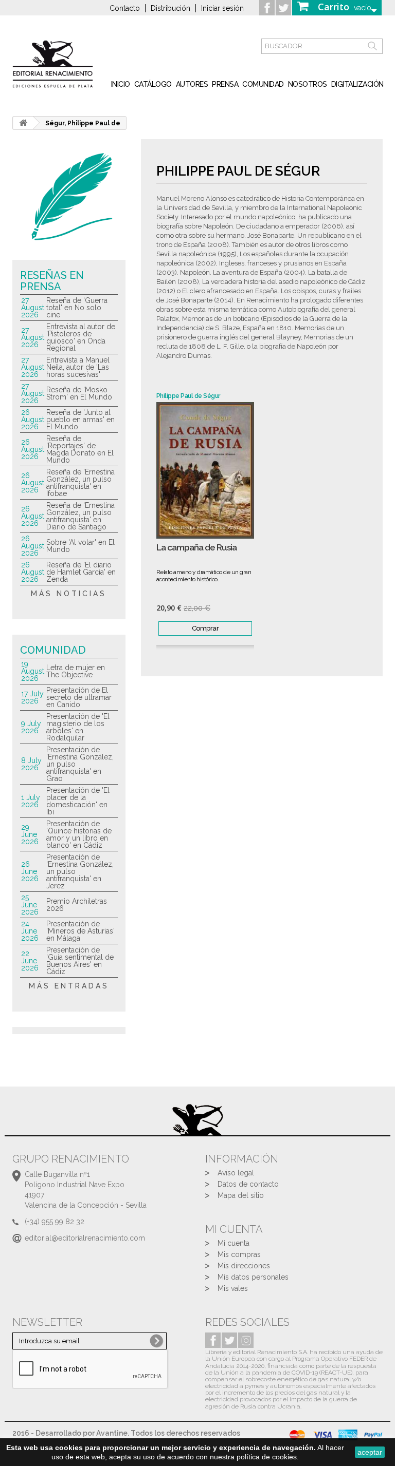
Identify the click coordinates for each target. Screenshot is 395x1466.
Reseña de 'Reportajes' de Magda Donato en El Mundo (80, 449)
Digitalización (357, 84)
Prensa (225, 84)
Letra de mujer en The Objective (75, 671)
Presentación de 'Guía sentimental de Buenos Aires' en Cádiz (80, 961)
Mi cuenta (233, 1243)
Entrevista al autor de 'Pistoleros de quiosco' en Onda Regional (80, 337)
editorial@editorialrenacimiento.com (85, 1238)
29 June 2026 (30, 834)
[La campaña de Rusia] (205, 470)
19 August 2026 (32, 671)
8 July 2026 (31, 764)
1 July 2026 (30, 801)
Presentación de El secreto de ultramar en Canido (79, 697)
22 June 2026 (30, 960)
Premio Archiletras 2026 (76, 904)
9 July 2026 (31, 727)
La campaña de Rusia (196, 548)
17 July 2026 (32, 697)
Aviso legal (236, 1173)
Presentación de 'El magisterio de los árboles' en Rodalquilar (78, 727)
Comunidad (263, 84)
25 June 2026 (30, 904)
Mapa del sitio (241, 1195)
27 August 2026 (32, 307)
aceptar (369, 1452)
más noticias (68, 593)
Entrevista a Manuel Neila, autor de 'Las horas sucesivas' (78, 367)
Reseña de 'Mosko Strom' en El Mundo (79, 393)
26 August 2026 (32, 419)
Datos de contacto (248, 1184)
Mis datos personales (253, 1277)
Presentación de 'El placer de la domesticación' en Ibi (78, 801)
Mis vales (233, 1288)
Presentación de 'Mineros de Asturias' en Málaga (80, 931)
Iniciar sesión (222, 8)
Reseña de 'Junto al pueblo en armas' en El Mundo (80, 419)
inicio (120, 84)
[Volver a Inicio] (23, 123)
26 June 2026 (30, 871)
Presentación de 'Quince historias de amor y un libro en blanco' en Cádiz (79, 834)
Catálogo (153, 84)
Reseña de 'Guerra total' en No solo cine (76, 307)
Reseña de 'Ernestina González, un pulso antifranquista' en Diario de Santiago (80, 516)
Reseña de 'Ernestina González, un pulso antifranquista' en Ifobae (80, 483)
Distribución (170, 8)
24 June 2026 (30, 931)
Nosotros (307, 84)
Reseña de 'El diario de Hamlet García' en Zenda (81, 572)
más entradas (69, 986)
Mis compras (239, 1254)
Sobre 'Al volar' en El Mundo (80, 546)
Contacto (125, 8)
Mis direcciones (244, 1266)
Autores (192, 84)
